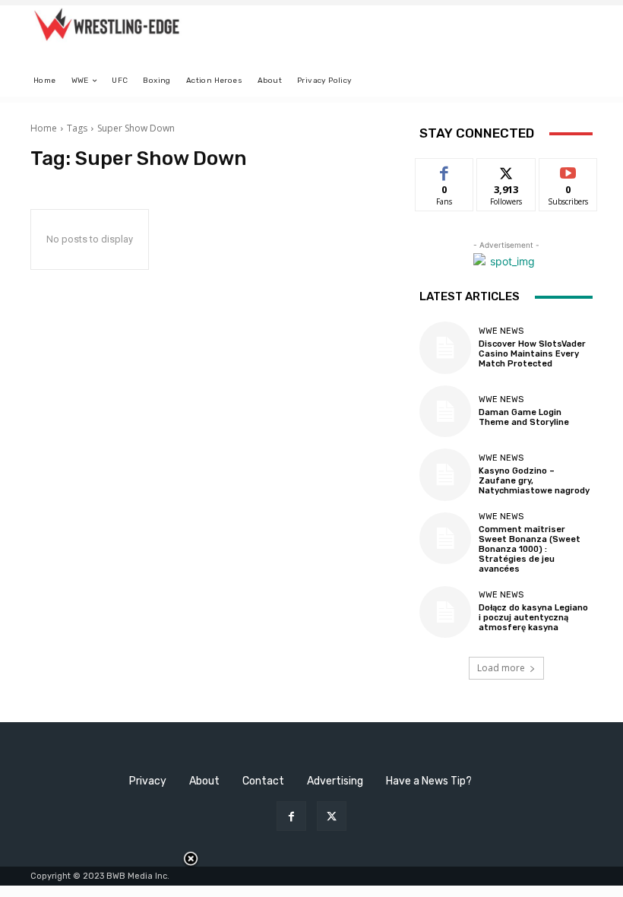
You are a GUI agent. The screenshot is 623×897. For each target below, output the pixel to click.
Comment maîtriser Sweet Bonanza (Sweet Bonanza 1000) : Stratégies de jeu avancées (529, 550)
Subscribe (568, 170)
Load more (501, 667)
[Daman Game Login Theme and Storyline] (445, 411)
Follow (506, 170)
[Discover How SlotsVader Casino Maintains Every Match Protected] (445, 347)
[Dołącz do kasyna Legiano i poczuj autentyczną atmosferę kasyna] (445, 612)
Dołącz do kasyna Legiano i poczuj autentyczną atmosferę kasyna (533, 617)
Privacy (147, 781)
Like (445, 170)
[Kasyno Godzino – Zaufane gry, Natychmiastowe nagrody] (445, 474)
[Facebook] (291, 816)
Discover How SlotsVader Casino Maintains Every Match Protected (532, 354)
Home (43, 128)
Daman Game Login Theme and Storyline (524, 417)
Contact (263, 781)
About (204, 781)
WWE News (501, 331)
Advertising (335, 781)
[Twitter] (331, 816)
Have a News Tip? (429, 781)
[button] (575, 81)
